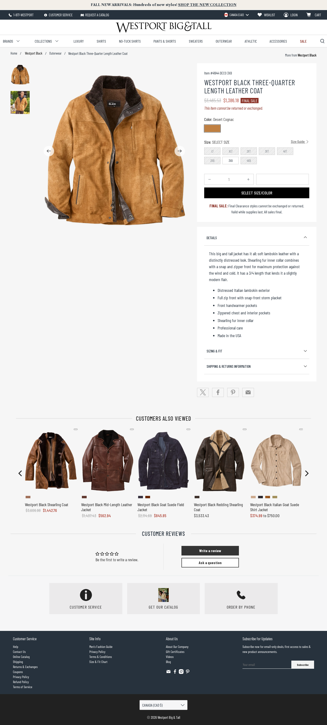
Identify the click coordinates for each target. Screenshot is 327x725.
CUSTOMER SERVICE (60, 15)
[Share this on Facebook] (218, 392)
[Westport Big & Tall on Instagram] (181, 673)
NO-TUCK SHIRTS (130, 41)
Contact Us (19, 652)
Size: (254, 142)
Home (14, 53)
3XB (231, 161)
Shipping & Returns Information (229, 366)
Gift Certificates (175, 652)
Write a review (210, 550)
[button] (20, 473)
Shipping (18, 662)
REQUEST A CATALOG (97, 15)
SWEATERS (196, 41)
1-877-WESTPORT (23, 15)
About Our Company (177, 647)
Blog (168, 662)
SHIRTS (101, 41)
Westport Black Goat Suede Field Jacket (160, 507)
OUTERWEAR (224, 41)
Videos (170, 657)
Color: (219, 119)
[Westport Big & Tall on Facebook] (175, 673)
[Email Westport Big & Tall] (168, 673)
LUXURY (78, 41)
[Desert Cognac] (212, 128)
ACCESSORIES (278, 41)
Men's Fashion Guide (101, 647)
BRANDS (8, 41)
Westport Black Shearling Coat (46, 504)
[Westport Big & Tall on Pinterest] (187, 673)
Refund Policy (21, 682)
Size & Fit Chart (98, 662)
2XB (212, 161)
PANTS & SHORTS (164, 41)
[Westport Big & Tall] (163, 27)
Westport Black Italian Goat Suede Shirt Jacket (274, 507)
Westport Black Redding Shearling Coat (218, 507)
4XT (285, 151)
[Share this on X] (203, 392)
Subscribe (303, 664)
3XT (267, 151)
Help (15, 647)
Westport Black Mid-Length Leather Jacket (106, 507)
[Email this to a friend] (248, 392)
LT (212, 151)
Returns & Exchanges (25, 667)
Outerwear (55, 53)
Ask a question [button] (210, 562)
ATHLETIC (251, 41)
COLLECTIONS (43, 41)
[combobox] (236, 15)
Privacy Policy (21, 677)
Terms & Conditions (100, 657)
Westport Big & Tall (169, 717)
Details (212, 238)
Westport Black (33, 53)
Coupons (18, 672)
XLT (231, 151)
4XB (249, 161)
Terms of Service (22, 687)
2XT (249, 151)
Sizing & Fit (214, 351)
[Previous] (49, 151)
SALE (303, 41)
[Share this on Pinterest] (233, 392)
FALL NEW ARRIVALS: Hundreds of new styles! (164, 5)
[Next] (180, 151)
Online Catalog (21, 657)
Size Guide (298, 141)
